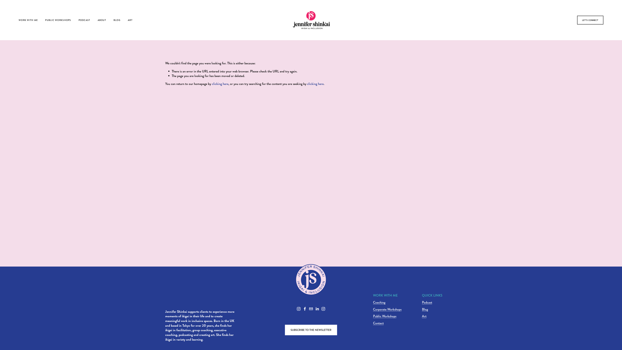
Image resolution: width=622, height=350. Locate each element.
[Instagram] (299, 309)
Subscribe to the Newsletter (311, 330)
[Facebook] (305, 309)
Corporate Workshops (387, 309)
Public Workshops (58, 20)
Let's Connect (590, 20)
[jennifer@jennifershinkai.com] (311, 309)
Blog (117, 20)
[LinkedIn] (317, 309)
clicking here (220, 84)
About (102, 20)
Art (130, 20)
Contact (378, 323)
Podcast (84, 20)
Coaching (379, 302)
